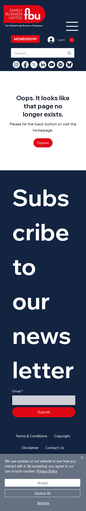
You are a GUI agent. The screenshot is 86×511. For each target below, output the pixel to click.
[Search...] (69, 53)
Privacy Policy (47, 471)
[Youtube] (51, 64)
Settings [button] (43, 502)
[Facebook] (25, 64)
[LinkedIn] (42, 64)
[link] (72, 39)
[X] (34, 64)
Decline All (42, 493)
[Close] (79, 460)
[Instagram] (16, 64)
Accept (43, 482)
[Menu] (72, 26)
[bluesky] (69, 64)
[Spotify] (60, 64)
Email (17, 391)
